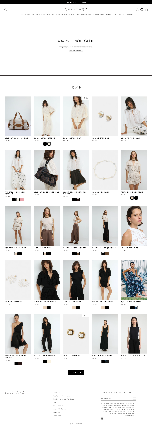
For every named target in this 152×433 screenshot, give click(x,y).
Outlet (21, 14)
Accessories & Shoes (84, 14)
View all (75, 372)
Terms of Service (58, 406)
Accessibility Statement (60, 409)
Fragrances (109, 14)
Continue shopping (76, 50)
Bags (65, 14)
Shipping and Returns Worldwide (63, 399)
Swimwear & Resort (48, 14)
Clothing (34, 14)
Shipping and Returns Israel (61, 396)
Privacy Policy (57, 412)
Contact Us (129, 14)
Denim (60, 14)
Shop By (71, 14)
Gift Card (118, 14)
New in (27, 14)
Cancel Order (57, 416)
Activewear (99, 14)
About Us (56, 402)
